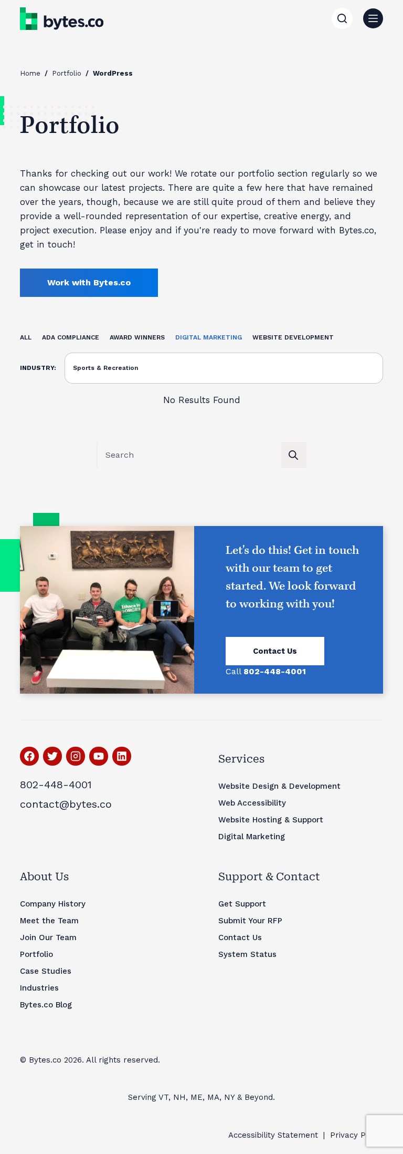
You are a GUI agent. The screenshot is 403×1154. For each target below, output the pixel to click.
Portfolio (66, 73)
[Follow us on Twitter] (52, 756)
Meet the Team (49, 920)
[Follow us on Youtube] (98, 756)
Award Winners (137, 337)
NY (229, 1097)
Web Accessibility (252, 803)
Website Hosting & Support (270, 820)
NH (179, 1097)
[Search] (342, 18)
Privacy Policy (356, 1135)
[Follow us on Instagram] (75, 756)
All (25, 337)
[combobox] (189, 455)
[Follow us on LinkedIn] (121, 756)
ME (196, 1097)
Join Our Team (48, 937)
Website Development (293, 337)
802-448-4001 (56, 784)
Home (30, 73)
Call (266, 671)
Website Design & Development (279, 786)
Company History (53, 904)
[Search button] (293, 455)
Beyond (259, 1097)
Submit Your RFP (250, 920)
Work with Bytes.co (89, 282)
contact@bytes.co (66, 804)
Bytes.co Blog (46, 1004)
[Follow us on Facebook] (29, 756)
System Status (247, 954)
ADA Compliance (70, 337)
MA (213, 1097)
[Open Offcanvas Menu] (373, 18)
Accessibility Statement (273, 1135)
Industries (39, 988)
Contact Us (275, 651)
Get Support (242, 904)
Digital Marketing (208, 337)
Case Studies (45, 971)
